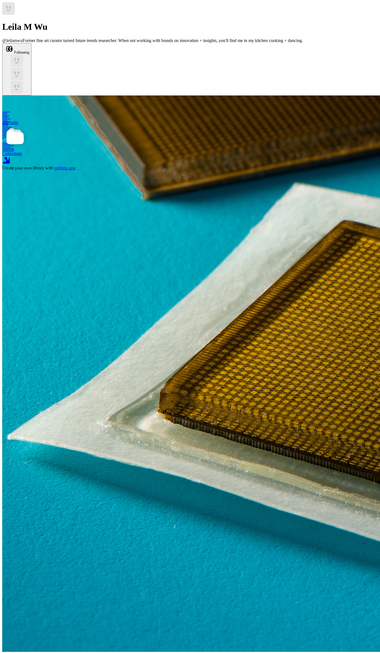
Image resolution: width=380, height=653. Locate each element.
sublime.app (64, 168)
